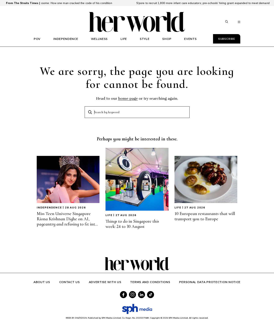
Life (109, 215)
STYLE (145, 39)
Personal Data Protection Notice (210, 282)
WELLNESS (99, 39)
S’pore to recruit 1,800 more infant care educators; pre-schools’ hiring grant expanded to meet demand (195, 3)
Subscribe (226, 38)
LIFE (124, 39)
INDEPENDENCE (65, 39)
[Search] (226, 22)
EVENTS (190, 39)
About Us (41, 282)
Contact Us (69, 282)
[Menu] (239, 22)
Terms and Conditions (150, 282)
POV (37, 39)
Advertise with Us (105, 282)
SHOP (166, 39)
